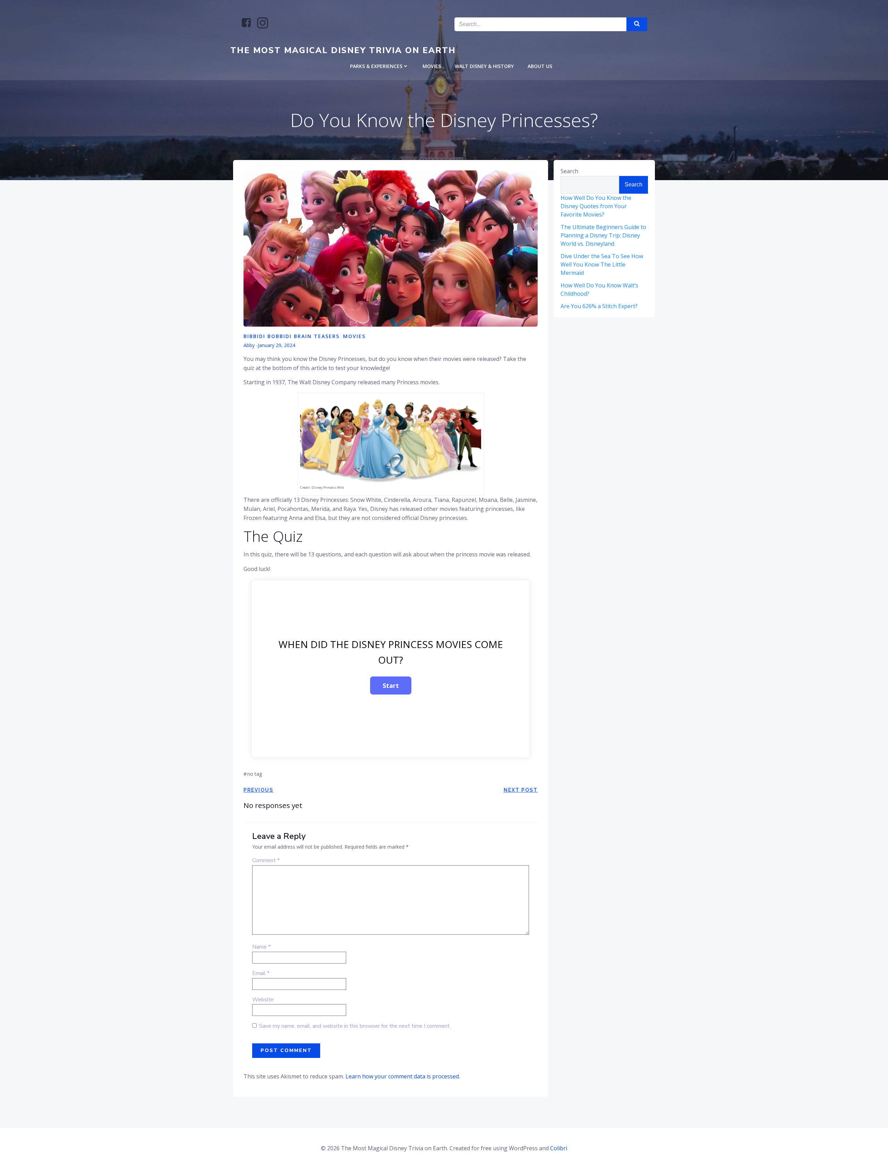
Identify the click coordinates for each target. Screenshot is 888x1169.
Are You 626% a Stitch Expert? (599, 306)
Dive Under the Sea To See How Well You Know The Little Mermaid (602, 264)
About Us (540, 66)
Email (261, 973)
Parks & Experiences (376, 66)
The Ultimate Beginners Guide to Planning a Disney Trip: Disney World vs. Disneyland (603, 235)
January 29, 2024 (276, 345)
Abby (249, 345)
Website (263, 999)
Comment (266, 860)
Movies (431, 66)
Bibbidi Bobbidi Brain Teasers (292, 336)
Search (569, 171)
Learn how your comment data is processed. (402, 1076)
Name (261, 947)
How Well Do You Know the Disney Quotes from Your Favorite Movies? (596, 206)
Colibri (558, 1148)
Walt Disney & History (484, 66)
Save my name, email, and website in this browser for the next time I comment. (355, 1026)
